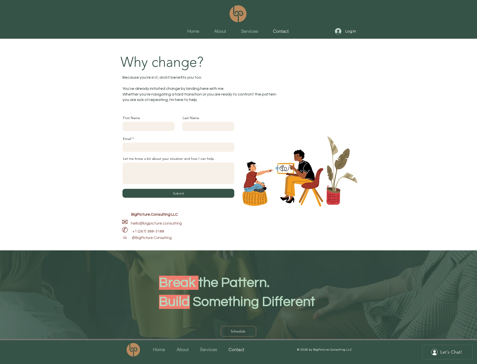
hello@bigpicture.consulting (156, 223)
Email (127, 138)
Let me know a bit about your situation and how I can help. (169, 158)
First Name (131, 118)
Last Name (191, 118)
